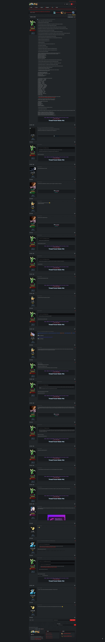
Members (47, 7)
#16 (75, 381)
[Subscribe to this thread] (74, 17)
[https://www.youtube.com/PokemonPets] (74, 1)
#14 (75, 347)
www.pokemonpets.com (38, 638)
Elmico (52, 127)
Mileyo (52, 331)
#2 (75, 127)
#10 (75, 276)
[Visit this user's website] (30, 125)
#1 (75, 19)
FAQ (52, 7)
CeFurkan (54, 19)
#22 (75, 506)
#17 (75, 405)
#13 (75, 331)
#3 (75, 144)
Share (33, 164)
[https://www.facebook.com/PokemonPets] (69, 1)
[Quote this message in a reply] (74, 125)
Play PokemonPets (58, 12)
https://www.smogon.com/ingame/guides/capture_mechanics (47, 97)
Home (31, 7)
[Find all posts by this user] (31, 125)
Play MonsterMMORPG (69, 12)
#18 (75, 424)
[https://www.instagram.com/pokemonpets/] (75, 1)
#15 (75, 362)
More (57, 7)
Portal (36, 7)
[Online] (34, 242)
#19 (75, 448)
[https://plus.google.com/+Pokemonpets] (72, 1)
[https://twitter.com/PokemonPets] (70, 1)
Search (42, 7)
